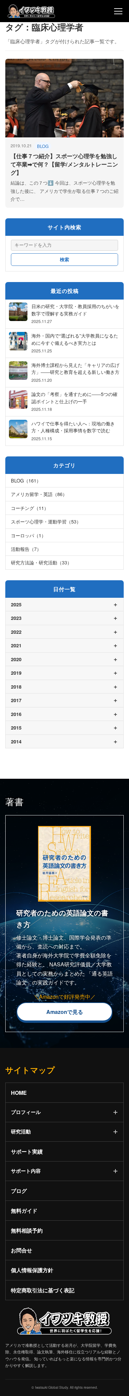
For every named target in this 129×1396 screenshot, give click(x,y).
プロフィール (26, 1112)
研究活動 (21, 1131)
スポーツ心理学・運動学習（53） (46, 521)
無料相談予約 (27, 1230)
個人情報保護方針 (32, 1270)
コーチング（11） (30, 507)
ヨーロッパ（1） (28, 535)
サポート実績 (27, 1151)
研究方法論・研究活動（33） (41, 562)
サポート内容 (26, 1170)
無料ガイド (24, 1210)
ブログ (19, 1191)
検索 (64, 259)
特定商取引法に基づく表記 (42, 1290)
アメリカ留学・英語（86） (39, 493)
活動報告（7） (26, 548)
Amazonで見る (64, 1012)
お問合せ (21, 1250)
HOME (19, 1092)
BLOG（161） (26, 480)
